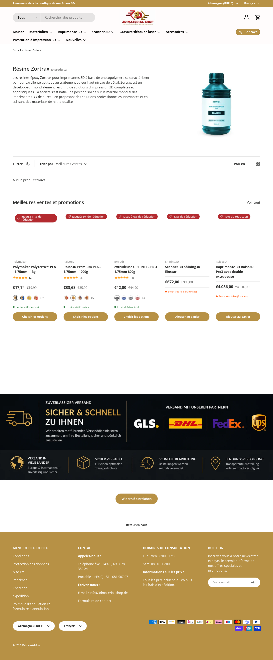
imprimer (20, 580)
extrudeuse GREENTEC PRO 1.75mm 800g (135, 269)
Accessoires (175, 32)
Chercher (20, 588)
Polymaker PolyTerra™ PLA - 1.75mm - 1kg (34, 269)
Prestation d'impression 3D (34, 40)
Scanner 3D (101, 32)
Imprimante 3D (70, 32)
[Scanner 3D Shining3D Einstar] (187, 234)
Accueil (17, 50)
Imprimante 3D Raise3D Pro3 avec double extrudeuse (235, 272)
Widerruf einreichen (137, 499)
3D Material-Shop (32, 645)
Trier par (46, 164)
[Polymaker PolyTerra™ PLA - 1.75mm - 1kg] (35, 234)
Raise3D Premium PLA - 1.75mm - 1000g (82, 269)
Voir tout (253, 202)
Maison (19, 32)
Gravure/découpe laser (138, 32)
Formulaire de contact (94, 601)
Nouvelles (74, 40)
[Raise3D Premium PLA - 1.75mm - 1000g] (86, 234)
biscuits (18, 572)
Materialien (38, 32)
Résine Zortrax (33, 50)
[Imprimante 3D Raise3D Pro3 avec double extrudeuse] (238, 234)
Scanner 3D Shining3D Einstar (182, 269)
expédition (21, 596)
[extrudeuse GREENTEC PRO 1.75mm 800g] (136, 234)
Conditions (21, 556)
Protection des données (31, 564)
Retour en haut (136, 525)
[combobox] (54, 17)
